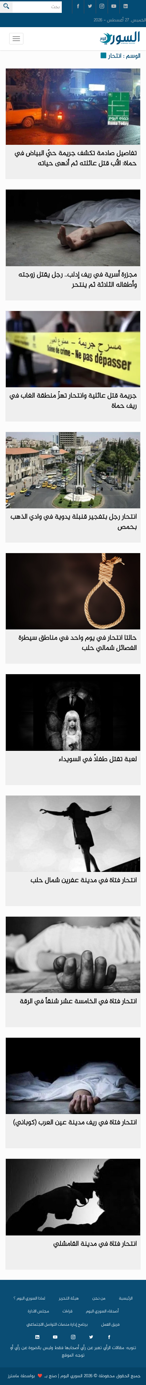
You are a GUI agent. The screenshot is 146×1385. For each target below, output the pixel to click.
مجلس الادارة (38, 1311)
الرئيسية (125, 1298)
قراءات (67, 1311)
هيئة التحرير (69, 1298)
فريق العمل (110, 1324)
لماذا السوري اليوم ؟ (29, 1298)
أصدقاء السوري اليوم (102, 1311)
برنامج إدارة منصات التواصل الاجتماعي (57, 1324)
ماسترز (13, 1376)
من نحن (98, 1298)
